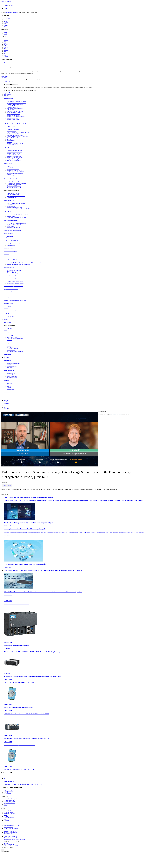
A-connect (6, 820)
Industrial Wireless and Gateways (15, 157)
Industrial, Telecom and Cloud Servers (16, 181)
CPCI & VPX (10, 167)
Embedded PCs (10, 109)
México (5, 21)
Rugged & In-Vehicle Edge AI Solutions (16, 217)
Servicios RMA (10, 335)
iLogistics (6, 294)
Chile (5, 24)
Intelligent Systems (8, 163)
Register (3, 76)
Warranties (9, 340)
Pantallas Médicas (11, 206)
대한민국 (6, 47)
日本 (5, 45)
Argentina (7, 9)
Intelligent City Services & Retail (11, 220)
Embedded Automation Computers (15, 135)
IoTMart (6, 400)
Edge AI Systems (11, 245)
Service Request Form (12, 337)
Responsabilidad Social (9, 803)
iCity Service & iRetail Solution (14, 224)
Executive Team (10, 364)
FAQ (5, 819)
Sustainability (7, 392)
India (5, 43)
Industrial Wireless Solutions (13, 119)
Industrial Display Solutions (10, 297)
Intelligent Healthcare (8, 200)
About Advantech (7, 360)
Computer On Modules (12, 105)
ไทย (5, 53)
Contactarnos (7, 397)
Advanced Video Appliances (13, 193)
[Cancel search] (39, 79)
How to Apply (10, 389)
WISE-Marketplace (8, 401)
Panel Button (4, 77)
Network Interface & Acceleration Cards (16, 183)
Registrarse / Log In (8, 81)
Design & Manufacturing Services (11, 289)
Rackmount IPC (10, 176)
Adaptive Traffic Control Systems (15, 281)
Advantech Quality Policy (9, 316)
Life (8, 385)
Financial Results (11, 373)
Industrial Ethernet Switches (13, 153)
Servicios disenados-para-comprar (11, 313)
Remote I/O (9, 142)
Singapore (6, 50)
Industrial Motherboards (12, 118)
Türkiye (5, 55)
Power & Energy (11, 140)
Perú (5, 26)
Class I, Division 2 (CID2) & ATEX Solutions (18, 132)
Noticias (6, 816)
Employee (6, 394)
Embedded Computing (8, 98)
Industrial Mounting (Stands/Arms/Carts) (12, 230)
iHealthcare (6, 254)
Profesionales (6, 380)
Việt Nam (6, 56)
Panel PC (9, 139)
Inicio (5, 405)
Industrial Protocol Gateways (14, 156)
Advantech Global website (11, 12)
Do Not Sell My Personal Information (13, 846)
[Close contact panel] (1, 775)
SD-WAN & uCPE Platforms (14, 186)
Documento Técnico (8, 812)
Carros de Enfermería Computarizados (16, 203)
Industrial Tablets (11, 216)
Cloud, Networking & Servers (10, 178)
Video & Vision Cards (12, 197)
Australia (6, 40)
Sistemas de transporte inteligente (11, 278)
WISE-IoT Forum (11, 350)
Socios (5, 319)
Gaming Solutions (7, 291)
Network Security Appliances (14, 184)
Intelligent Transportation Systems (15, 173)
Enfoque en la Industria (9, 813)
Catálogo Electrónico (9, 817)
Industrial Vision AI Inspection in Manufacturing (18, 264)
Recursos (9, 346)
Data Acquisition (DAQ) (13, 133)
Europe (5, 32)
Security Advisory (8, 354)
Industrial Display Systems (13, 115)
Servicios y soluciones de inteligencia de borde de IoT (15, 300)
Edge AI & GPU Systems (13, 169)
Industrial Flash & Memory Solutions (15, 116)
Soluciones (6, 237)
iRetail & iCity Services (9, 267)
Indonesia (6, 44)
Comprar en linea (9, 791)
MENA (5, 62)
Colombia (6, 25)
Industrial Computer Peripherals (14, 170)
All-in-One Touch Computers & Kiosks (16, 223)
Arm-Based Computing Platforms (15, 104)
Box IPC (9, 166)
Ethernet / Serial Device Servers (14, 152)
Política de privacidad (9, 844)
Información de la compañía (13, 363)
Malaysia (6, 48)
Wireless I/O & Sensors (12, 144)
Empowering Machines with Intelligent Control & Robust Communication (24, 262)
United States (7, 18)
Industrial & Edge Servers (9, 256)
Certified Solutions (11, 131)
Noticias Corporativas (9, 800)
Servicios (6, 308)
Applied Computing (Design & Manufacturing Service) (15, 123)
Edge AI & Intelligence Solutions (15, 108)
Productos (6, 95)
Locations (9, 387)
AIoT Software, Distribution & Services (16, 101)
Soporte (5, 330)
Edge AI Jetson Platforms (13, 194)
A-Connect (6, 403)
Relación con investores (9, 370)
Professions (9, 383)
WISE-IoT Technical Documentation (15, 351)
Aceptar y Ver (102, 411)
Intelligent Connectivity (9, 147)
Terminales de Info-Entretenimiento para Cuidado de (19, 208)
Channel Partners (7, 322)
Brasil (5, 19)
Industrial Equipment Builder (10, 259)
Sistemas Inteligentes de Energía (14, 207)
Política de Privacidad (116, 414)
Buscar (5, 8)
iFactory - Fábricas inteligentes (10, 251)
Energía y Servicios (8, 248)
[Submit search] (37, 79)
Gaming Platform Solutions (13, 114)
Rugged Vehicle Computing (9, 275)
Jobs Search (6, 804)
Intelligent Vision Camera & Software (16, 196)
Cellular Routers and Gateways (14, 150)
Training (9, 386)
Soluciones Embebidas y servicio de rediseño (13, 286)
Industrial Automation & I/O (10, 126)
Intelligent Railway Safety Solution (15, 283)
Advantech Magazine (12, 366)
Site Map (6, 843)
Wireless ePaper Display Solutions (15, 120)
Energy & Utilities (7, 485)
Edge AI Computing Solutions (14, 243)
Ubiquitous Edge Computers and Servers (16, 273)
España (5, 34)
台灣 (5, 51)
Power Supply (10, 236)
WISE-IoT (9, 328)
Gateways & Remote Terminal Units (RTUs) (17, 136)
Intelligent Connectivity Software (15, 159)
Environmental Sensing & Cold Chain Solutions (18, 214)
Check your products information (15, 338)
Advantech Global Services (9, 310)
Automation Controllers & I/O (14, 129)
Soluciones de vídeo (8, 303)
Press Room (9, 367)
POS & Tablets (10, 226)
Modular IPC (10, 174)
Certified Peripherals (8, 233)
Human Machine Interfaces (13, 138)
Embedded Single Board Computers (15, 111)
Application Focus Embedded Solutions (16, 103)
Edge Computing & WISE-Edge (10, 240)
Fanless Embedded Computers (14, 112)
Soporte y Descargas (8, 332)
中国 (5, 41)
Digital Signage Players (12, 107)
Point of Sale (10, 271)
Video (5, 815)
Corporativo (6, 357)
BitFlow (9, 306)
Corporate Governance (12, 374)
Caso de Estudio (7, 810)
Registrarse (6, 5)
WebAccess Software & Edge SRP (15, 143)
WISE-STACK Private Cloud (14, 187)
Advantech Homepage (6, 1)
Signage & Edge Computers (13, 227)
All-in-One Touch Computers (14, 270)
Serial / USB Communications (14, 160)
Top (3, 850)
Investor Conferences (12, 376)
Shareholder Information (12, 377)
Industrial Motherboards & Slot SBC (15, 171)
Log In (11, 5)
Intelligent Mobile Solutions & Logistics (12, 211)
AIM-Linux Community (12, 348)
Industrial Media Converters (13, 154)
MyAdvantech (7, 7)
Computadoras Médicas (12, 204)
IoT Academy (10, 347)
